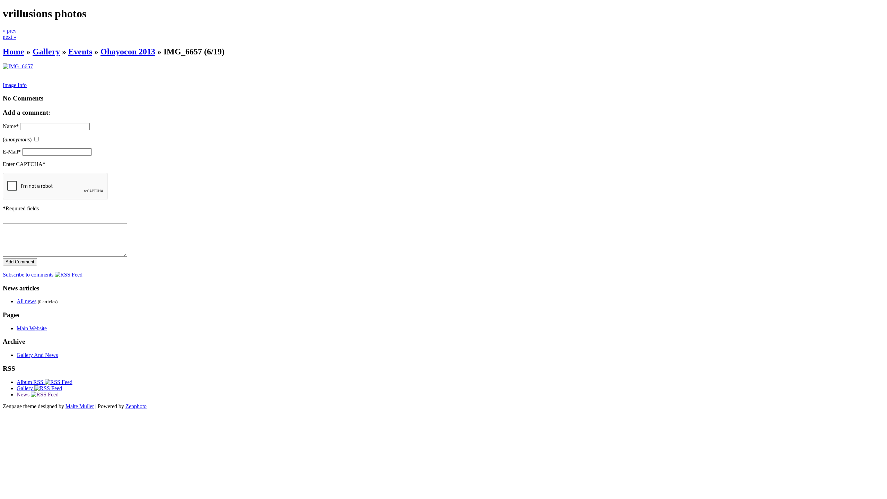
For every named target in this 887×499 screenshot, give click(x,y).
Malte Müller (79, 406)
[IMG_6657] (18, 66)
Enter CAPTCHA (24, 164)
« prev (10, 31)
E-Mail (12, 152)
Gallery (46, 51)
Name (11, 126)
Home (13, 51)
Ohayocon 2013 (127, 51)
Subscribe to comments (29, 275)
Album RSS (31, 382)
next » (9, 37)
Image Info (15, 85)
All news (26, 301)
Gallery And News (37, 355)
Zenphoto (136, 406)
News (24, 394)
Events (80, 51)
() (17, 139)
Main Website (32, 328)
